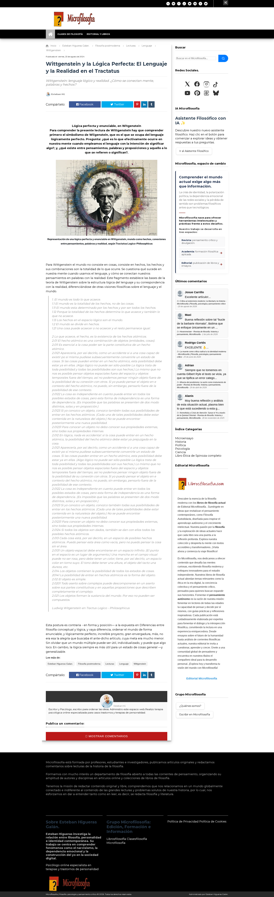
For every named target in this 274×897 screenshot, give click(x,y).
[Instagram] (179, 3)
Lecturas (109, 664)
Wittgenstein (140, 664)
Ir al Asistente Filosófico (194, 151)
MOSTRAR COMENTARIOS (108, 736)
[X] (168, 3)
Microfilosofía (116, 843)
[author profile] (48, 95)
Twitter (118, 104)
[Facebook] (173, 3)
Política (180, 445)
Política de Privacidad (183, 821)
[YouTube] (189, 3)
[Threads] (200, 3)
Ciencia (180, 452)
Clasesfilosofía (137, 839)
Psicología (182, 448)
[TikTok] (184, 3)
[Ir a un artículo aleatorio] (225, 2)
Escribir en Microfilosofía (194, 714)
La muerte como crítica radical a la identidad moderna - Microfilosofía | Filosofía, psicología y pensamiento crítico (201, 354)
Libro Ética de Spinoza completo (198, 455)
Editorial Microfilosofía (201, 678)
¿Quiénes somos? (190, 705)
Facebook (86, 104)
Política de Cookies (212, 821)
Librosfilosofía (116, 839)
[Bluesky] (206, 3)
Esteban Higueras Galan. (60, 664)
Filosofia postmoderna (89, 664)
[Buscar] (223, 58)
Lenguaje (124, 664)
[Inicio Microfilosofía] (50, 34)
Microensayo (184, 438)
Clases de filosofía (70, 34)
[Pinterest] (195, 3)
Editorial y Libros (98, 34)
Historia (180, 442)
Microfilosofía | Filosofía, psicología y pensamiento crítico (71, 894)
